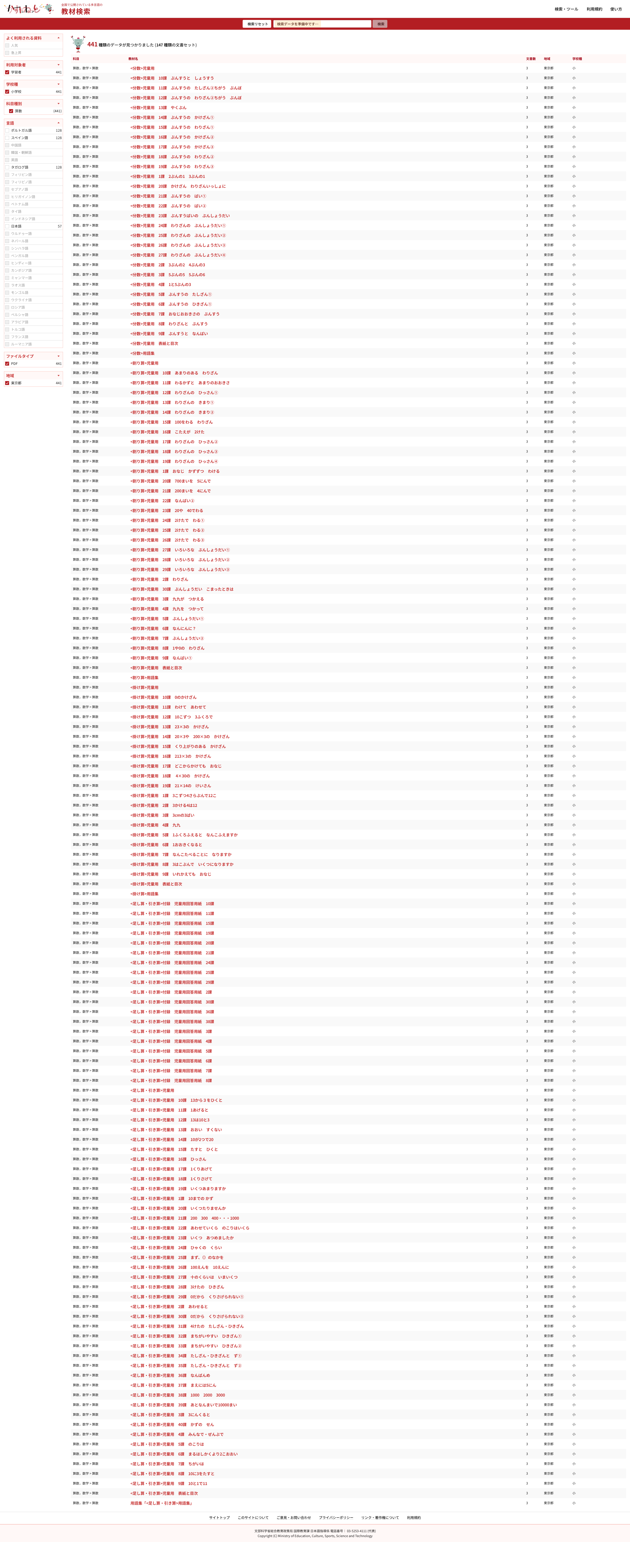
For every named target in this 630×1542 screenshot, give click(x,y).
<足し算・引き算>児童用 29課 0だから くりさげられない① (187, 1296)
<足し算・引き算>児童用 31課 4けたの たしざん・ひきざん (187, 1326)
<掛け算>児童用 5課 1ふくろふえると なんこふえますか (184, 835)
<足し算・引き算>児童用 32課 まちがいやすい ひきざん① (186, 1336)
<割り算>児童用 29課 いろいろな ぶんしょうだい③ (180, 569)
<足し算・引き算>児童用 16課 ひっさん (168, 1159)
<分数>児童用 (142, 68)
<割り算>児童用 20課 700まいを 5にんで (170, 481)
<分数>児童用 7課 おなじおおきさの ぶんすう (175, 314)
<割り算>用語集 (144, 677)
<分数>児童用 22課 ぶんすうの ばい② (168, 206)
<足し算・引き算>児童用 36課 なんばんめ (170, 1375)
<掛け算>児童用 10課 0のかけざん (163, 697)
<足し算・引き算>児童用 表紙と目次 (164, 1493)
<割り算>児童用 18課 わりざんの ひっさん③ (174, 451)
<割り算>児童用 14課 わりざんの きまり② (172, 412)
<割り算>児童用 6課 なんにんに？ (163, 628)
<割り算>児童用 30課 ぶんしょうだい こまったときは (182, 589)
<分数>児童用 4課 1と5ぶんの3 (160, 284)
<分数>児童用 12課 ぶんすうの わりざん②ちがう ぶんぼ (186, 97)
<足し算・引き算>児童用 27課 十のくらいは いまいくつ (184, 1277)
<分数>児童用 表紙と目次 (154, 343)
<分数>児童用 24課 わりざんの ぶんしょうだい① (178, 225)
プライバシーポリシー (336, 1517)
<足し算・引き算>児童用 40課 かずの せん (172, 1424)
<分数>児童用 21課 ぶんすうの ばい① (168, 196)
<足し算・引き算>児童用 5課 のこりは (167, 1444)
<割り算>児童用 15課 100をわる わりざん (171, 422)
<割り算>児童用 (144, 363)
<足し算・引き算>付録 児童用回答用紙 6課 (171, 1061)
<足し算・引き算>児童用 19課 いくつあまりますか (178, 1188)
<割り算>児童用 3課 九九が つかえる (167, 599)
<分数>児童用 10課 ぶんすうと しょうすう (172, 78)
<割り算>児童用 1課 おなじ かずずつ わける (175, 471)
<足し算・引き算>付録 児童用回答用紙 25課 (172, 972)
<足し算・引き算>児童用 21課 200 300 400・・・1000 (184, 1218)
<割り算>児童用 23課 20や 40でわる (166, 510)
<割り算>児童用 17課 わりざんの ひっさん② (174, 441)
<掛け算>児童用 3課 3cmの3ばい (162, 815)
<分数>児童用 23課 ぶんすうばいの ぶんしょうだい (180, 215)
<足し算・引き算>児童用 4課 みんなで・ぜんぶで (177, 1434)
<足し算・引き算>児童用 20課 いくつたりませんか (178, 1208)
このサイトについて (253, 1517)
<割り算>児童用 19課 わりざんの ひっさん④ (174, 461)
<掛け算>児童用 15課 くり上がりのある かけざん (178, 746)
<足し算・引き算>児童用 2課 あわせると (169, 1306)
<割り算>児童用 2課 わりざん (159, 579)
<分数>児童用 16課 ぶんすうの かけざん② (172, 137)
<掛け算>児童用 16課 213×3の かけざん (170, 756)
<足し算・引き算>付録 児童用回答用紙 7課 (171, 1070)
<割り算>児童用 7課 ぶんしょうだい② (167, 638)
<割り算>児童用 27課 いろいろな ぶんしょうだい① (180, 550)
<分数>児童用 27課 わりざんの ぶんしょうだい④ (178, 255)
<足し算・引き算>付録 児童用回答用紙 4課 (171, 1041)
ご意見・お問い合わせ (294, 1517)
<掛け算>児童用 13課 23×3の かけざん (169, 726)
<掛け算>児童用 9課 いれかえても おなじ (170, 874)
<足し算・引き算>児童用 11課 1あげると (169, 1110)
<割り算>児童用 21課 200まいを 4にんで (170, 491)
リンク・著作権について (380, 1517)
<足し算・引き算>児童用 (152, 1090)
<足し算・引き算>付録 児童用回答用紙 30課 (172, 1002)
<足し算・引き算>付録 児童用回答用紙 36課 (172, 1011)
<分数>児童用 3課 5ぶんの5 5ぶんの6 (167, 274)
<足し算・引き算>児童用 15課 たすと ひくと (174, 1149)
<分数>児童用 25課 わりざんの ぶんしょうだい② (178, 235)
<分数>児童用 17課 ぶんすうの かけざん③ (172, 147)
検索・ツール (566, 9)
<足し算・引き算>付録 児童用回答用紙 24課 (172, 962)
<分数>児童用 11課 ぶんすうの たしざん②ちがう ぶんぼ (186, 88)
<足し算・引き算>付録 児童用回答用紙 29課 (172, 982)
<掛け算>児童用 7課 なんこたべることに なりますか (181, 854)
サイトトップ (219, 1517)
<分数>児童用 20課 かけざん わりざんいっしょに (178, 186)
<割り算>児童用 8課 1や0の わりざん (167, 648)
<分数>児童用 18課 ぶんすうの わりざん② (172, 156)
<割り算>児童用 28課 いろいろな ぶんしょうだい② (180, 559)
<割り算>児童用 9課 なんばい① (161, 658)
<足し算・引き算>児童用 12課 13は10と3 (169, 1120)
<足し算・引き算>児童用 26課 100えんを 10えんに (179, 1267)
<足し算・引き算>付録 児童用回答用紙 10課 (172, 903)
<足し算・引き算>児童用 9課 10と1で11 (168, 1483)
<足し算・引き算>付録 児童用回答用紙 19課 (172, 933)
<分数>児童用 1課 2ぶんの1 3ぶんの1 (167, 176)
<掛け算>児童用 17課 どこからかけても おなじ (176, 766)
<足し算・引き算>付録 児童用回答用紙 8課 (171, 1080)
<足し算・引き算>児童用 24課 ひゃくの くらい (176, 1247)
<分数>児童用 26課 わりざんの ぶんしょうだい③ (178, 245)
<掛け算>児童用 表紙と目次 (156, 884)
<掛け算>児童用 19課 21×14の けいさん (170, 785)
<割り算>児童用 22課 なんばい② (162, 500)
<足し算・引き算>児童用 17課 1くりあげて (171, 1169)
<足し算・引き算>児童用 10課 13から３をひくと (176, 1100)
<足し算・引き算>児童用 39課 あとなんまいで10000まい (183, 1405)
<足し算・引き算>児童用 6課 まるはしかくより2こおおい (184, 1454)
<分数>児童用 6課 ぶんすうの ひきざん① (171, 304)
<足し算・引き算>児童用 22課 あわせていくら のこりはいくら (190, 1228)
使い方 (616, 9)
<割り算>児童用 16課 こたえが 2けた (167, 432)
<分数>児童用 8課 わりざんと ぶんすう (169, 324)
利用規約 (594, 9)
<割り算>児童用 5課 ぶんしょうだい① (167, 618)
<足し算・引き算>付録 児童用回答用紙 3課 (171, 1031)
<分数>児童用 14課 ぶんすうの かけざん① (172, 117)
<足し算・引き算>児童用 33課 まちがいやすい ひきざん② (186, 1346)
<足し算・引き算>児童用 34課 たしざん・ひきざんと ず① (186, 1355)
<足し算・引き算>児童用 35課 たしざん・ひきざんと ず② (186, 1365)
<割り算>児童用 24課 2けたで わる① (167, 520)
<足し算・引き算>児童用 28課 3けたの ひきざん (177, 1287)
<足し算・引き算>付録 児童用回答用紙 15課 (172, 923)
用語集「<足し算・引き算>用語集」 (162, 1503)
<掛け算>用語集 (144, 894)
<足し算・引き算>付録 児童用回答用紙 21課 (172, 953)
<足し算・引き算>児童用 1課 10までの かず (171, 1198)
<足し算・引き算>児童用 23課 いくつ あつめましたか (182, 1238)
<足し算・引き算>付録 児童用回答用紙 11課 (172, 913)
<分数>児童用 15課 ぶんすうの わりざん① (172, 127)
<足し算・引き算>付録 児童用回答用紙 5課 (171, 1051)
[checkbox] (7, 45)
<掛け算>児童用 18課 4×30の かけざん (170, 776)
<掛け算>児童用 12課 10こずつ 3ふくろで (171, 717)
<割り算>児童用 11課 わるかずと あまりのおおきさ (180, 383)
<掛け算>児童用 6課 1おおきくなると (166, 844)
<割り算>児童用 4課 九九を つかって (167, 609)
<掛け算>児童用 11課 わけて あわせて (168, 707)
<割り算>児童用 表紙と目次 (156, 668)
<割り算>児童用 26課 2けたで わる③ (167, 540)
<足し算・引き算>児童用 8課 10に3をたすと (172, 1473)
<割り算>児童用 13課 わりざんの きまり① (172, 402)
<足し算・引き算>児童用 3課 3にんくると (170, 1414)
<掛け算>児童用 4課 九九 (155, 825)
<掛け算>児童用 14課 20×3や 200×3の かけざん (180, 736)
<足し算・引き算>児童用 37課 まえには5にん (173, 1385)
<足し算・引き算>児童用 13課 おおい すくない (176, 1129)
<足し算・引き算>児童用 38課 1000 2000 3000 (177, 1395)
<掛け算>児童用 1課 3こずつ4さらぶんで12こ (173, 795)
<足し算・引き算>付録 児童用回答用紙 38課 (172, 1021)
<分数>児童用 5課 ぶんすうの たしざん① (171, 294)
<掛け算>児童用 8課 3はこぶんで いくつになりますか (182, 864)
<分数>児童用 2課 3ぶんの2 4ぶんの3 (167, 265)
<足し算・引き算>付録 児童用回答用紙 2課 (171, 992)
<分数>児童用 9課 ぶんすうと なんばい (169, 333)
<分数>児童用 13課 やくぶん (158, 107)
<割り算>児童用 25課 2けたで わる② (167, 530)
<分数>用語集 (142, 353)
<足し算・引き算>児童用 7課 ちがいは (167, 1464)
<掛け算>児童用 (144, 687)
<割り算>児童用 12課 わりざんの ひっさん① (174, 392)
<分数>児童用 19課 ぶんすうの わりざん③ (172, 166)
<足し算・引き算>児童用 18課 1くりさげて (171, 1179)
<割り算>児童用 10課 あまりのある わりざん (174, 373)
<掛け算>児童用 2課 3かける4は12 (163, 805)
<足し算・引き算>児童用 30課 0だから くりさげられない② (187, 1316)
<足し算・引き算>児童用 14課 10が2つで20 (171, 1139)
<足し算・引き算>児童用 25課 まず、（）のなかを (177, 1257)
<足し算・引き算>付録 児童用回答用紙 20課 (172, 943)
